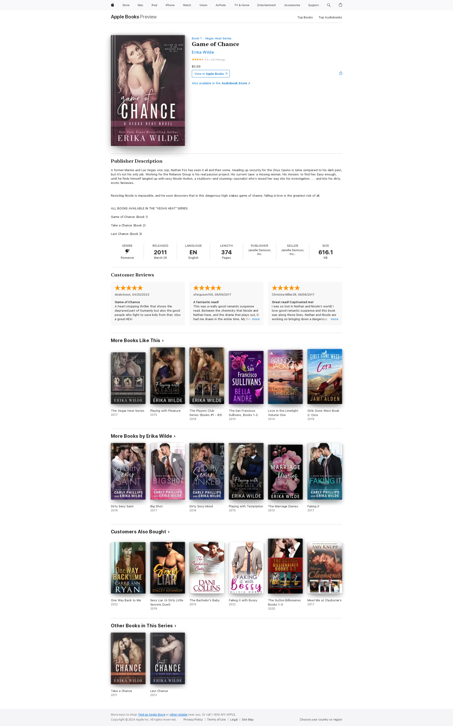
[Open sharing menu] (341, 74)
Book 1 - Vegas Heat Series (211, 38)
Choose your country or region (321, 719)
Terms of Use (216, 719)
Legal (234, 719)
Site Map (248, 719)
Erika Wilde (203, 52)
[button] (328, 5)
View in (209, 74)
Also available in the (219, 83)
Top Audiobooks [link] (330, 17)
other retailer (179, 714)
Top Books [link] (305, 17)
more (256, 319)
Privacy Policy (193, 719)
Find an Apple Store (151, 714)
